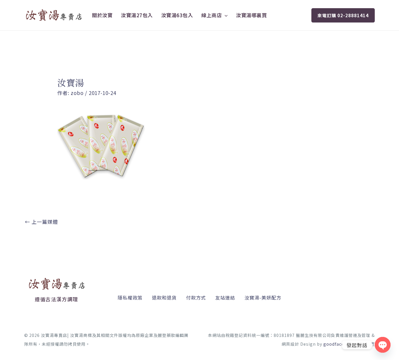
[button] (225, 15)
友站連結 (225, 297)
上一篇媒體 (41, 221)
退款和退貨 (164, 297)
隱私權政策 (130, 297)
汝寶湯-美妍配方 (262, 297)
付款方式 (196, 297)
